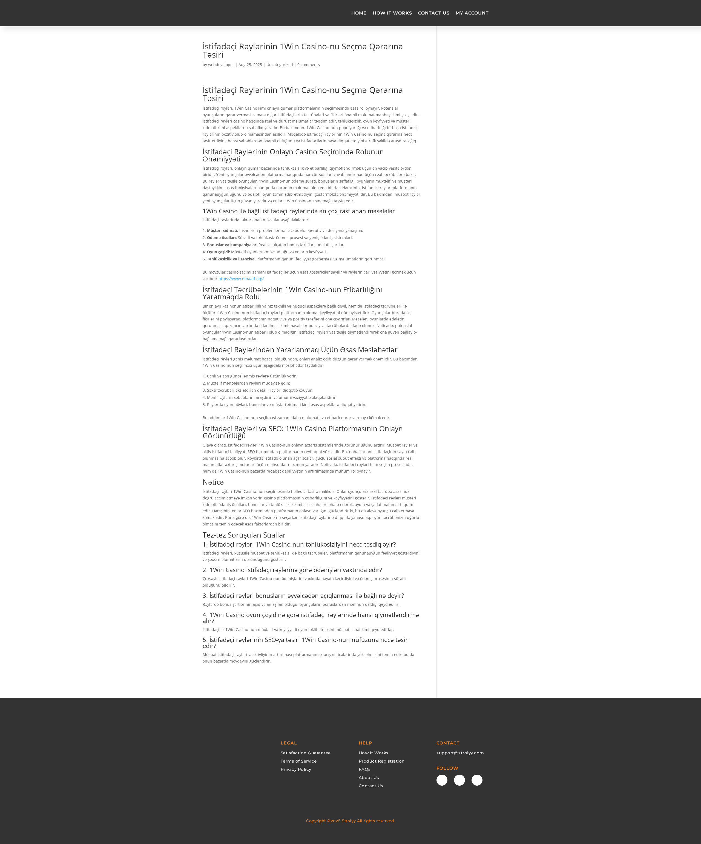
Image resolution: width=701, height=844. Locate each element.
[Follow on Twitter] (459, 780)
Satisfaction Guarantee (306, 752)
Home (359, 13)
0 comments (308, 64)
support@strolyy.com (460, 752)
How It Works (392, 13)
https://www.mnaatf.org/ (241, 278)
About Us (369, 777)
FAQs (365, 769)
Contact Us (434, 13)
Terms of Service (299, 761)
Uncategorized (279, 64)
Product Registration (382, 761)
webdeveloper (221, 64)
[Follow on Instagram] (477, 780)
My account (472, 13)
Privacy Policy (296, 769)
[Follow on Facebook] (441, 780)
